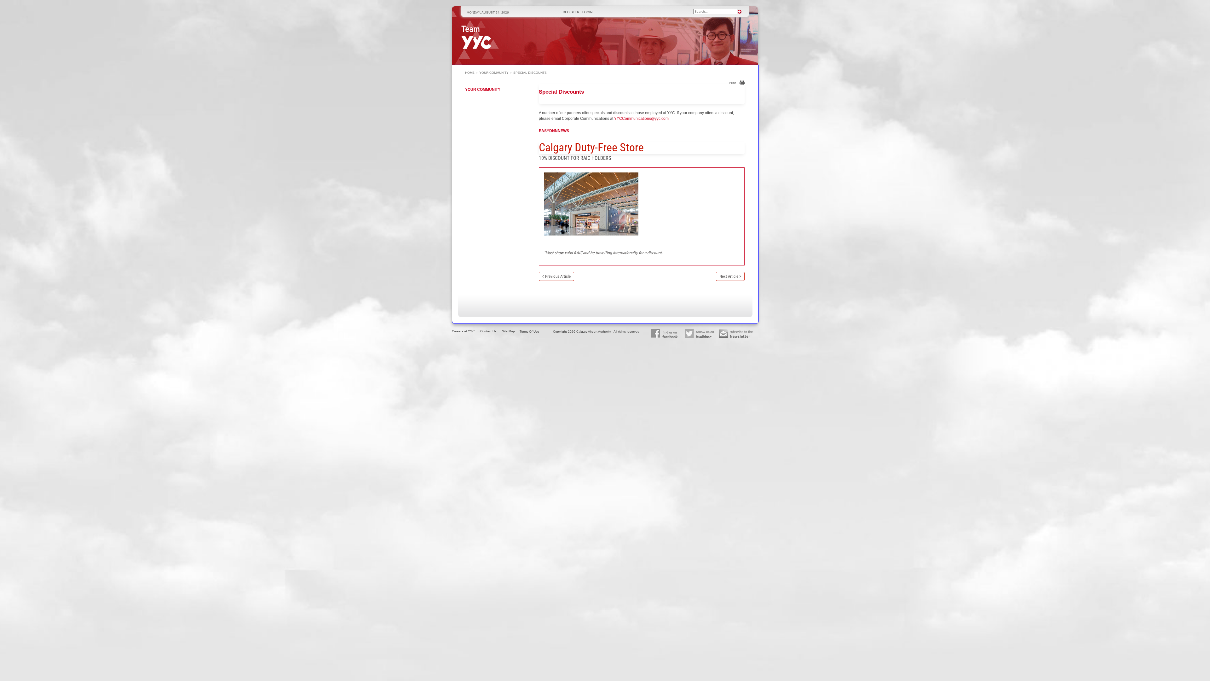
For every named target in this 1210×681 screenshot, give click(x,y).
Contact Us (488, 331)
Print (732, 83)
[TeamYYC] (476, 37)
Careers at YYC (463, 331)
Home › (472, 72)
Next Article (728, 276)
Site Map (508, 331)
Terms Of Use (529, 331)
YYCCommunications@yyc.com (641, 118)
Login (587, 12)
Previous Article (558, 276)
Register (571, 12)
